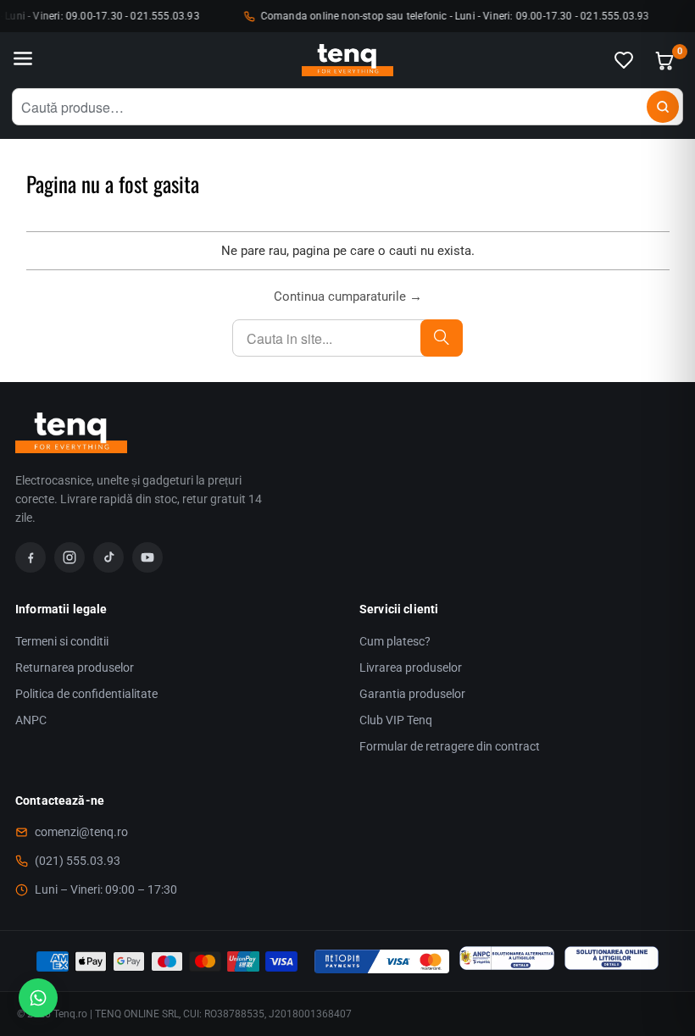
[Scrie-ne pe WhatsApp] (38, 997)
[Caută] (663, 107)
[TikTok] (108, 557)
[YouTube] (147, 557)
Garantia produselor (412, 694)
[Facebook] (30, 557)
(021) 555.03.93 (77, 860)
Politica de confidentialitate (86, 694)
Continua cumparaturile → (348, 296)
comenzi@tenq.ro (81, 832)
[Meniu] (23, 60)
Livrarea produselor (410, 667)
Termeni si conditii (61, 641)
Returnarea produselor (74, 667)
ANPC (31, 720)
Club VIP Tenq (395, 720)
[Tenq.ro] (347, 60)
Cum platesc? (395, 641)
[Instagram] (69, 557)
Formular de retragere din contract (449, 746)
